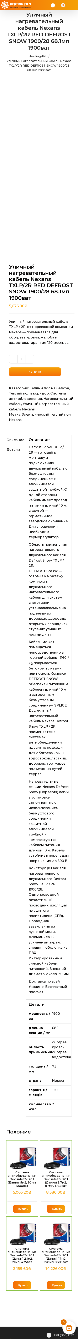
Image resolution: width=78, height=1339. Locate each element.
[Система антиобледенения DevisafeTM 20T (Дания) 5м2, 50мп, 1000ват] (22, 1155)
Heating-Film (38, 56)
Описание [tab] (14, 440)
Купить (34, 372)
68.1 (55, 1028)
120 (55, 1090)
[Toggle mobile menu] (74, 5)
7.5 (54, 1066)
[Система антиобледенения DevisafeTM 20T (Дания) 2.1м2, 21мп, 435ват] (22, 1231)
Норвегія (60, 1081)
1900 (56, 1014)
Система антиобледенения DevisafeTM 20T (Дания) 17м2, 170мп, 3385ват (56, 1255)
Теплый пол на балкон (49, 388)
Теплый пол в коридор (29, 393)
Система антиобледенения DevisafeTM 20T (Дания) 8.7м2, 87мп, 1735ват (56, 1179)
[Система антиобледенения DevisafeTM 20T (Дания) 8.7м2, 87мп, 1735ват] (56, 1155)
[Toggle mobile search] (69, 5)
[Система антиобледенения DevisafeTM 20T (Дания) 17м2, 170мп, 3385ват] (56, 1231)
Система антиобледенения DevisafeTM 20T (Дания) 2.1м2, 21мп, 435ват (22, 1255)
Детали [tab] (13, 450)
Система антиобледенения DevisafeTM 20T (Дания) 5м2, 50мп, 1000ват (22, 1179)
